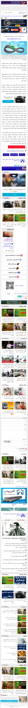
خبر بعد (21, 155)
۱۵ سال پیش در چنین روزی (13, 260)
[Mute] (6, 185)
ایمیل (25, 424)
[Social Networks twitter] (17, 165)
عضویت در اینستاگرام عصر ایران (13, 255)
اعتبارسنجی (25, 450)
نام (25, 420)
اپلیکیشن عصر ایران (19, 285)
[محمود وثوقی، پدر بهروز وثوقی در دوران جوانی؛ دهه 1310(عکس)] (14, 529)
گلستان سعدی (12, 268)
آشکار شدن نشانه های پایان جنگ (18, 556)
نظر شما (24, 418)
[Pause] (4, 185)
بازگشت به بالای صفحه (20, 486)
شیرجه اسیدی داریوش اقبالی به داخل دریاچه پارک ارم (14, 559)
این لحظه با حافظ (12, 264)
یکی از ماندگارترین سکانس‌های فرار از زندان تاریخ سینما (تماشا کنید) (8, 239)
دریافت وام (8, 101)
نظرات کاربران (14, 155)
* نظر (25, 429)
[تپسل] (3, 172)
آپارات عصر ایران (12, 277)
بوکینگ (21, 450)
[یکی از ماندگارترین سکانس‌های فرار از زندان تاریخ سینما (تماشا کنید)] (8, 234)
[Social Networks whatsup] (18, 165)
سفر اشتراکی (19, 298)
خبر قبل (7, 155)
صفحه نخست (25, 33)
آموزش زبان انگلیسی (12, 272)
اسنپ (15, 298)
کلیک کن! (14, 195)
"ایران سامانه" (11, 706)
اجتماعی (21, 33)
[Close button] (27, 695)
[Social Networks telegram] (15, 165)
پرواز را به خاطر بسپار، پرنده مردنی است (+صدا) (11, 160)
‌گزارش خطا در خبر (24, 296)
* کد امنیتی (24, 439)
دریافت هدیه (9, 701)
